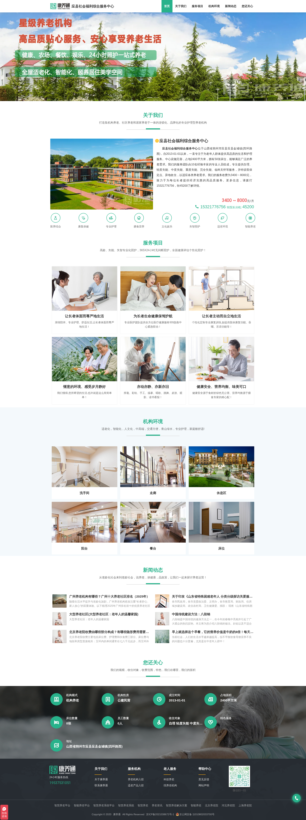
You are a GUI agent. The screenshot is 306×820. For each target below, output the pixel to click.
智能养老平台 (82, 805)
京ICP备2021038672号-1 (160, 814)
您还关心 (247, 6)
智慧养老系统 (126, 805)
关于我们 (180, 6)
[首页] (62, 772)
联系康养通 (101, 785)
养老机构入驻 (136, 779)
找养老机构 (170, 785)
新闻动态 (230, 6)
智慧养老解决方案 (176, 805)
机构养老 (72, 700)
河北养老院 (228, 805)
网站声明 (204, 785)
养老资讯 (157, 805)
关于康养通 (101, 779)
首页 (167, 6)
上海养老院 (245, 805)
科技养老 (169, 779)
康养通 (117, 814)
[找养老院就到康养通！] (60, 6)
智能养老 (196, 805)
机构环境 (214, 6)
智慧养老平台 (62, 805)
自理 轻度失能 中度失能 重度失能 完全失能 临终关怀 (186, 723)
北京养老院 (211, 805)
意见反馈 (204, 779)
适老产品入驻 (136, 785)
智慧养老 (143, 805)
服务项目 (197, 6)
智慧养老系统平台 (104, 805)
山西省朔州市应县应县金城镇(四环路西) (94, 746)
